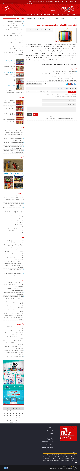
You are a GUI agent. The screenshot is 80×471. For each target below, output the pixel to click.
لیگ (62, 15)
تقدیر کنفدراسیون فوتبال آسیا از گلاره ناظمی (15, 43)
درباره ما (75, 1)
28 (16, 420)
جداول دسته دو (41, 1)
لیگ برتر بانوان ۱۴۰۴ (49, 1)
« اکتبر (15, 422)
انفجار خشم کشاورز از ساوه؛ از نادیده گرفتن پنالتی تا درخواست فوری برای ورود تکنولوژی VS (59, 74)
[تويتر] (67, 84)
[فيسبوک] (72, 84)
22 (13, 418)
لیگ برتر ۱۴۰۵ (56, 1)
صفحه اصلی (73, 15)
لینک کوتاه (44, 83)
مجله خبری (21, 97)
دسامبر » (11, 422)
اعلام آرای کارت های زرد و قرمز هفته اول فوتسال (67, 78)
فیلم (23, 15)
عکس (27, 15)
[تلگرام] (27, 3)
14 (16, 415)
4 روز (21, 136)
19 (22, 418)
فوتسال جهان (46, 15)
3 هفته (11, 140)
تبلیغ (66, 1)
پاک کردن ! (29, 114)
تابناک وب (65, 466)
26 (22, 420)
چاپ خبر (37, 18)
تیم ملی (67, 15)
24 (7, 418)
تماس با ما (70, 1)
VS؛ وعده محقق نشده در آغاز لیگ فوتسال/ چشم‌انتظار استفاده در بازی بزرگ (62, 71)
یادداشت (21, 128)
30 (10, 420)
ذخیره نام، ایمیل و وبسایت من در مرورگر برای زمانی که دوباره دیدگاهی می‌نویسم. (60, 118)
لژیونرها (33, 15)
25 (4, 418)
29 (13, 420)
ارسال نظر (35, 114)
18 (4, 415)
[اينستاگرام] (29, 3)
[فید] (31, 3)
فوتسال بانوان (55, 15)
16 (10, 415)
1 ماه (20, 144)
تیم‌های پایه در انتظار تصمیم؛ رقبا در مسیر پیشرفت (13, 142)
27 (19, 420)
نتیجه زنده (62, 1)
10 (7, 413)
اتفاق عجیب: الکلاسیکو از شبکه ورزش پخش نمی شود (57, 25)
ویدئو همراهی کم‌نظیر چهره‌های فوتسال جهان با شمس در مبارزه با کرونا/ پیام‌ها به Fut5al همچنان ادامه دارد (13, 90)
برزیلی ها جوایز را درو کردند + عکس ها (15, 229)
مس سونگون (67, 88)
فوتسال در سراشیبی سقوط (18, 223)
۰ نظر (43, 18)
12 (22, 415)
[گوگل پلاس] (69, 84)
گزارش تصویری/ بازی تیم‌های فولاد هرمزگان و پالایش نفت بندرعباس (14, 174)
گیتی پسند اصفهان (61, 88)
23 (10, 418)
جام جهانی (39, 15)
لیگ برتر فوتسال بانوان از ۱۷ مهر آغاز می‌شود (15, 356)
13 (19, 415)
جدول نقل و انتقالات (33, 1)
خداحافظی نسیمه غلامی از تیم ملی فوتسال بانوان (13, 350)
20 (19, 418)
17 (7, 415)
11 (4, 413)
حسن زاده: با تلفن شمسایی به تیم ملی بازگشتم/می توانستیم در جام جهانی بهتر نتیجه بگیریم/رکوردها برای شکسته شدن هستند (13, 298)
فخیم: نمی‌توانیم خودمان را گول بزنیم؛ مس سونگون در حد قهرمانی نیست (62, 80)
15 (13, 415)
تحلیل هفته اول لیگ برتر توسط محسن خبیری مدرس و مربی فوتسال (63, 76)
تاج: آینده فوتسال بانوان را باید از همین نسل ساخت (13, 340)
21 (16, 418)
